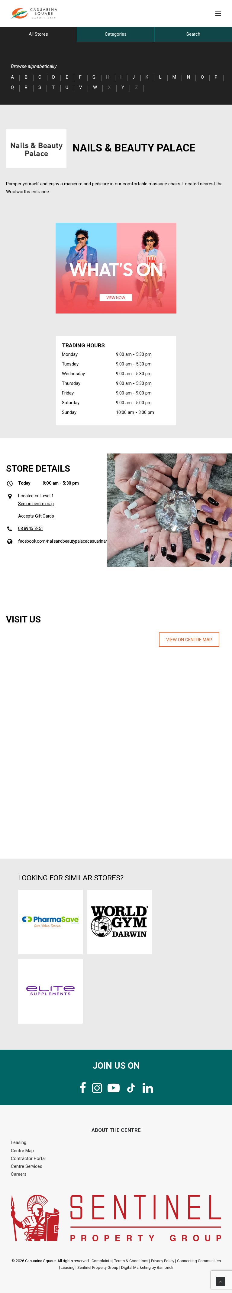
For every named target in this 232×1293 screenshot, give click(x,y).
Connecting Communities (199, 1261)
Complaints (101, 1261)
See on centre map (36, 503)
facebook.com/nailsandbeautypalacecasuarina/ (62, 541)
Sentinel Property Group (97, 1267)
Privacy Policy (162, 1261)
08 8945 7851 (30, 528)
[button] (218, 13)
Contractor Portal (28, 1158)
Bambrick (165, 1267)
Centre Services (26, 1166)
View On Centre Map (189, 639)
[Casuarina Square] (34, 13)
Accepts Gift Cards (36, 516)
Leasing (18, 1142)
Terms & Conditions (131, 1261)
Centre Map (22, 1150)
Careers (19, 1174)
